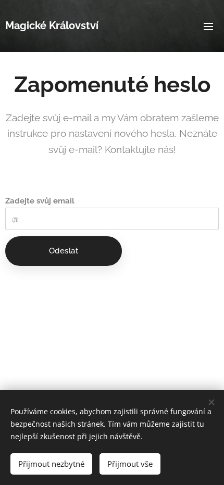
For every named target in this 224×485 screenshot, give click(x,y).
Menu (208, 26)
